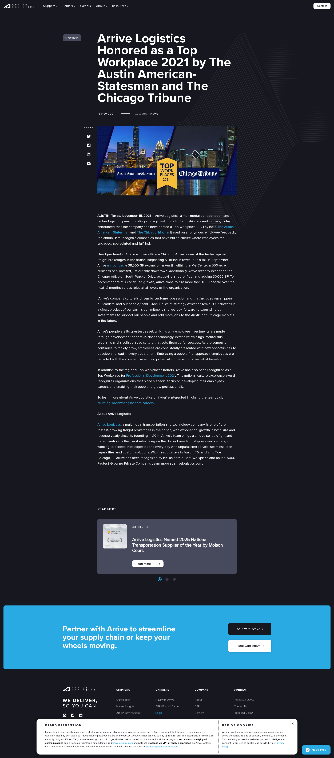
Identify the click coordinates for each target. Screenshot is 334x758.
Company (202, 690)
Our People (123, 700)
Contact (322, 6)
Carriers (163, 690)
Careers (85, 6)
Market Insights (125, 706)
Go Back (73, 37)
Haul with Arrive (249, 646)
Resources (119, 6)
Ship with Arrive (248, 629)
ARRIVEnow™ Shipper (128, 713)
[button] (159, 579)
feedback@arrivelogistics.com (162, 746)
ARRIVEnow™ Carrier (168, 706)
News (154, 114)
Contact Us (240, 706)
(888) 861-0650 (243, 713)
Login (159, 713)
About (100, 6)
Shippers (123, 690)
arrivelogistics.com (123, 742)
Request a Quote (244, 699)
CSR (197, 706)
